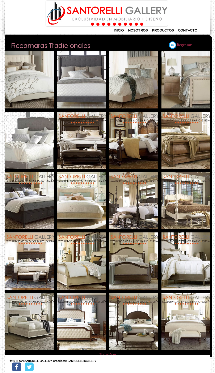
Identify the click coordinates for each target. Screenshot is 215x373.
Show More (107, 354)
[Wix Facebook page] (16, 367)
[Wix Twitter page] (29, 367)
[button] (29, 79)
